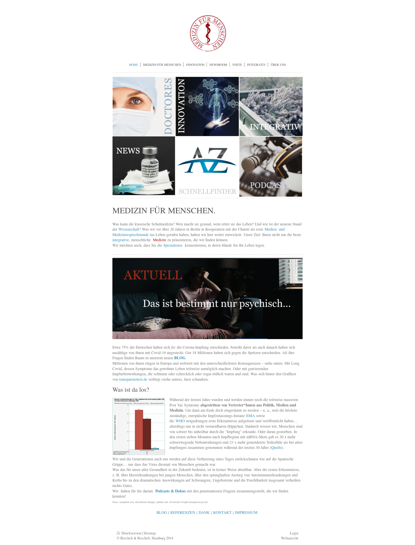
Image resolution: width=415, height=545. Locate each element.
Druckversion (131, 532)
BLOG (161, 512)
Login (294, 532)
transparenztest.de (133, 379)
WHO (180, 420)
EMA (250, 415)
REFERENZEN (182, 512)
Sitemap (150, 532)
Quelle (276, 447)
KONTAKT (222, 512)
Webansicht (289, 537)
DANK (204, 512)
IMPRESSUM (246, 512)
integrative (120, 239)
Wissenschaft (128, 229)
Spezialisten (172, 245)
